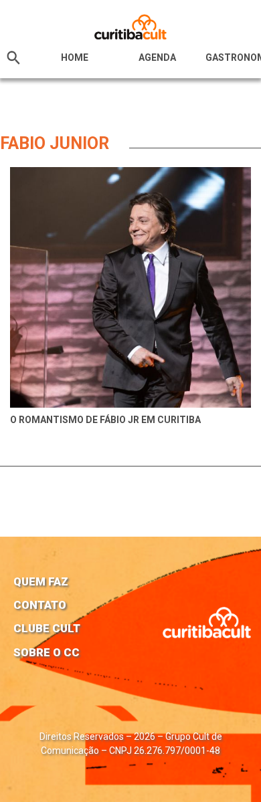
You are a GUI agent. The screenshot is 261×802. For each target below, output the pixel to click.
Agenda (157, 57)
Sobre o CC (46, 652)
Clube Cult (46, 628)
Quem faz (40, 581)
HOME (74, 57)
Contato (39, 605)
